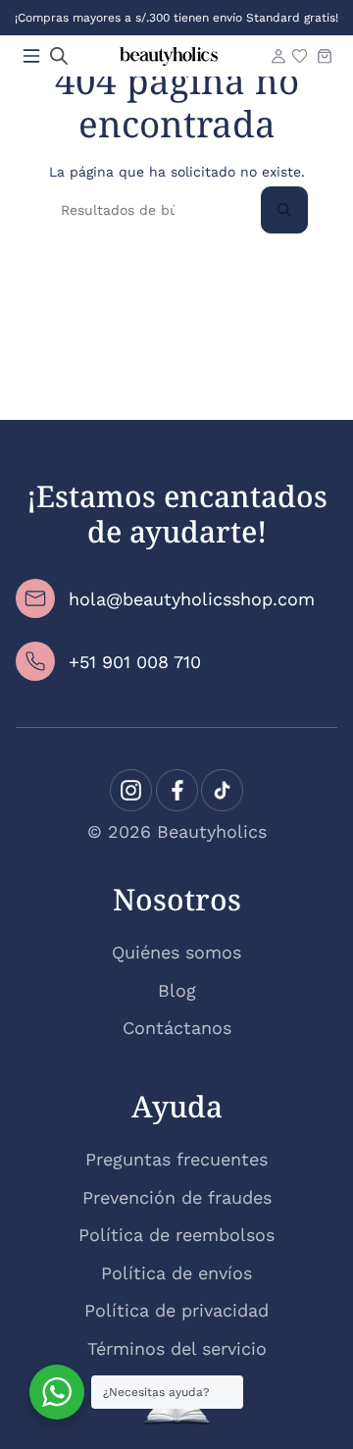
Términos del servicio (177, 1348)
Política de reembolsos (176, 1234)
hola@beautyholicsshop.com (192, 599)
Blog (177, 990)
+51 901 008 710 (135, 661)
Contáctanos (177, 1027)
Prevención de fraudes (177, 1197)
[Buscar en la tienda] (284, 209)
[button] (58, 56)
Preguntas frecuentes (176, 1159)
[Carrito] (324, 56)
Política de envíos (176, 1273)
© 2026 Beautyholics (177, 831)
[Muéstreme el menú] (31, 56)
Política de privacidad (176, 1310)
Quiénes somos (176, 952)
